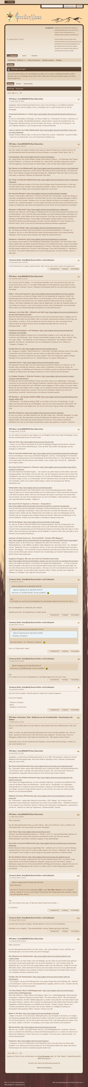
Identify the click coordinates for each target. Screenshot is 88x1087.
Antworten (54, 269)
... (19, 93)
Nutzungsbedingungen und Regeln (65, 1082)
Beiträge (10, 84)
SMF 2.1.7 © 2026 (9, 1082)
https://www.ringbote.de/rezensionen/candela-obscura (39, 349)
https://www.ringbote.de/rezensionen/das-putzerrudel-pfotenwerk (51, 766)
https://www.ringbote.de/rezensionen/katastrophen (35, 488)
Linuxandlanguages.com (45, 1056)
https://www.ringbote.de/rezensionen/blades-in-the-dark (41, 1013)
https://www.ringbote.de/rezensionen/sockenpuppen (37, 157)
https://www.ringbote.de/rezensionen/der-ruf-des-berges (41, 522)
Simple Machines (20, 1082)
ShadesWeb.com (20, 1084)
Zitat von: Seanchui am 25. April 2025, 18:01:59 (26, 586)
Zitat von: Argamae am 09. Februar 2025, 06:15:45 (27, 882)
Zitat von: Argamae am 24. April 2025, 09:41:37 (28, 590)
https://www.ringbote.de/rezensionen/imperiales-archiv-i (41, 362)
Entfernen (75, 269)
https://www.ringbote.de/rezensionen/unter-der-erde (37, 442)
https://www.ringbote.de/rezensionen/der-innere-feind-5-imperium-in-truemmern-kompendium (39, 506)
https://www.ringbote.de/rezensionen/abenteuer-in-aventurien (47, 239)
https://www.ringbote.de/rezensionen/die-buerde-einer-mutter (45, 228)
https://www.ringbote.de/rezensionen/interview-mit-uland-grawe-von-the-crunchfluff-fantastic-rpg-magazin (43, 540)
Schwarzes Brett (15, 260)
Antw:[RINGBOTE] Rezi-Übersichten (30, 99)
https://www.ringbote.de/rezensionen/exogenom (33, 1041)
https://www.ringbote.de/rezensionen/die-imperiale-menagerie (47, 193)
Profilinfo (11, 65)
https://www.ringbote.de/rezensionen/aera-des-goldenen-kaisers (49, 857)
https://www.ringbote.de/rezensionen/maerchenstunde (38, 1027)
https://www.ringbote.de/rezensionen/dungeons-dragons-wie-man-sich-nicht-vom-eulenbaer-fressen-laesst (43, 561)
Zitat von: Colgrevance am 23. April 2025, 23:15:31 (27, 629)
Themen (18, 84)
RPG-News (12, 99)
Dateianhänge (28, 84)
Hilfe (53, 1082)
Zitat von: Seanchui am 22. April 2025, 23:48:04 (28, 633)
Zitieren (65, 269)
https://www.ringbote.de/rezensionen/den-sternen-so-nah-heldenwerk (55, 168)
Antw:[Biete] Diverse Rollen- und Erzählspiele (38, 260)
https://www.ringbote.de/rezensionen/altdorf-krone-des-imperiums (53, 294)
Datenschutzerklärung (44, 1068)
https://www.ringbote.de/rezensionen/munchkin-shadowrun (44, 413)
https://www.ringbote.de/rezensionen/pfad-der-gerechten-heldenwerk (55, 453)
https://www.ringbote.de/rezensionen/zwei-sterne (34, 832)
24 (21, 93)
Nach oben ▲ (80, 1082)
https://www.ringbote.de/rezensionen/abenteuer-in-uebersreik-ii (47, 209)
